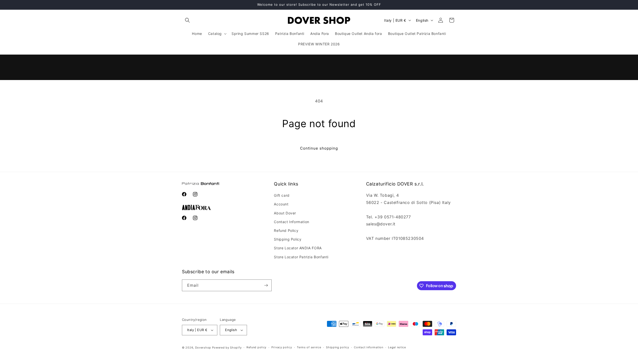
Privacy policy (281, 347)
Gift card (281, 195)
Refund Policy (286, 230)
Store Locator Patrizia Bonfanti (301, 257)
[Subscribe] (265, 285)
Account (281, 204)
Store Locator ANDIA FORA (297, 248)
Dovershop (203, 347)
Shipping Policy (287, 239)
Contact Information (291, 222)
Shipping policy (337, 347)
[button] (187, 20)
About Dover (285, 213)
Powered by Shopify (227, 347)
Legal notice (397, 347)
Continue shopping (319, 148)
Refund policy (256, 347)
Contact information (368, 347)
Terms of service (309, 347)
